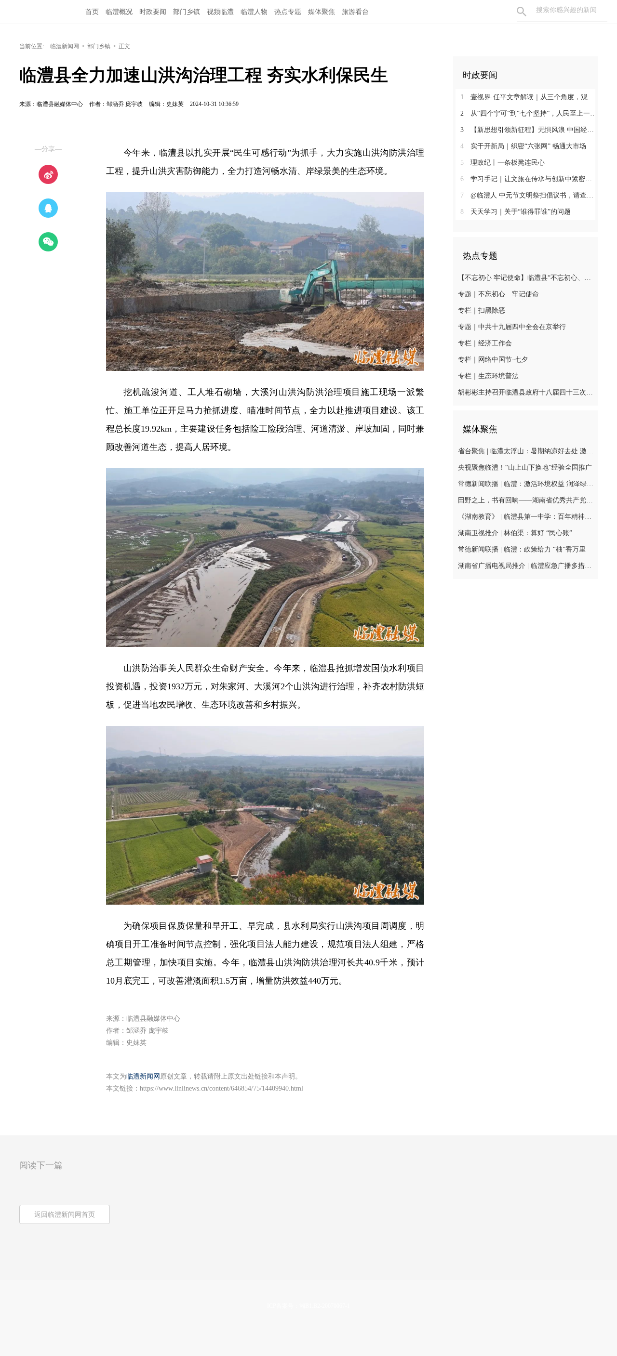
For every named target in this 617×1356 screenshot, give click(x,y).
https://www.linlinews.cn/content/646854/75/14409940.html (221, 1088)
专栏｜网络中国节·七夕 (493, 359)
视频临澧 (220, 11)
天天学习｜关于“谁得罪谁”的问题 (515, 211)
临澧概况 (119, 11)
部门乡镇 (186, 11)
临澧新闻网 (64, 46)
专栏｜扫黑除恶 (481, 310)
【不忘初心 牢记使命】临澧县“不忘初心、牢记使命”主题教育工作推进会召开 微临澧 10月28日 (526, 277)
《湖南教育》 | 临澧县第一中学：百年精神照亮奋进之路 (526, 516)
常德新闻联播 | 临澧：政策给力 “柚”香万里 (522, 549)
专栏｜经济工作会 (485, 343)
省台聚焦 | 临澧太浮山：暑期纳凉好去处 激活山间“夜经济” (526, 451)
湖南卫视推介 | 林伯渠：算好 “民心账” (515, 533)
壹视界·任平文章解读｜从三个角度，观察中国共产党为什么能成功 (529, 97)
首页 (92, 11)
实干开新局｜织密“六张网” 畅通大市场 (523, 146)
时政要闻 (152, 11)
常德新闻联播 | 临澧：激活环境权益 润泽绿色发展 (526, 483)
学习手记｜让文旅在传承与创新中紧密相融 (529, 179)
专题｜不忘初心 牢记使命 (498, 294)
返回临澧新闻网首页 (64, 1214)
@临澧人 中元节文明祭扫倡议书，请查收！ (529, 195)
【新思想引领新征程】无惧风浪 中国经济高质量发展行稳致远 (529, 129)
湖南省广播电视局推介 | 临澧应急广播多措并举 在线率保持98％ (526, 565)
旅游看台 (355, 11)
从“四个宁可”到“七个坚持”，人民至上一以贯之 (529, 113)
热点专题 (287, 11)
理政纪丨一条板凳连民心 (502, 162)
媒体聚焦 (321, 11)
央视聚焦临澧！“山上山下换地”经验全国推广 (525, 467)
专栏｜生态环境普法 (488, 376)
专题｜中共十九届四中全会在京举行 (512, 326)
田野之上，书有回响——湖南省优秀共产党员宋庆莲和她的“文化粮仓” (526, 500)
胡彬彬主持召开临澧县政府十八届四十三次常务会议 (526, 392)
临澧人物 (254, 11)
